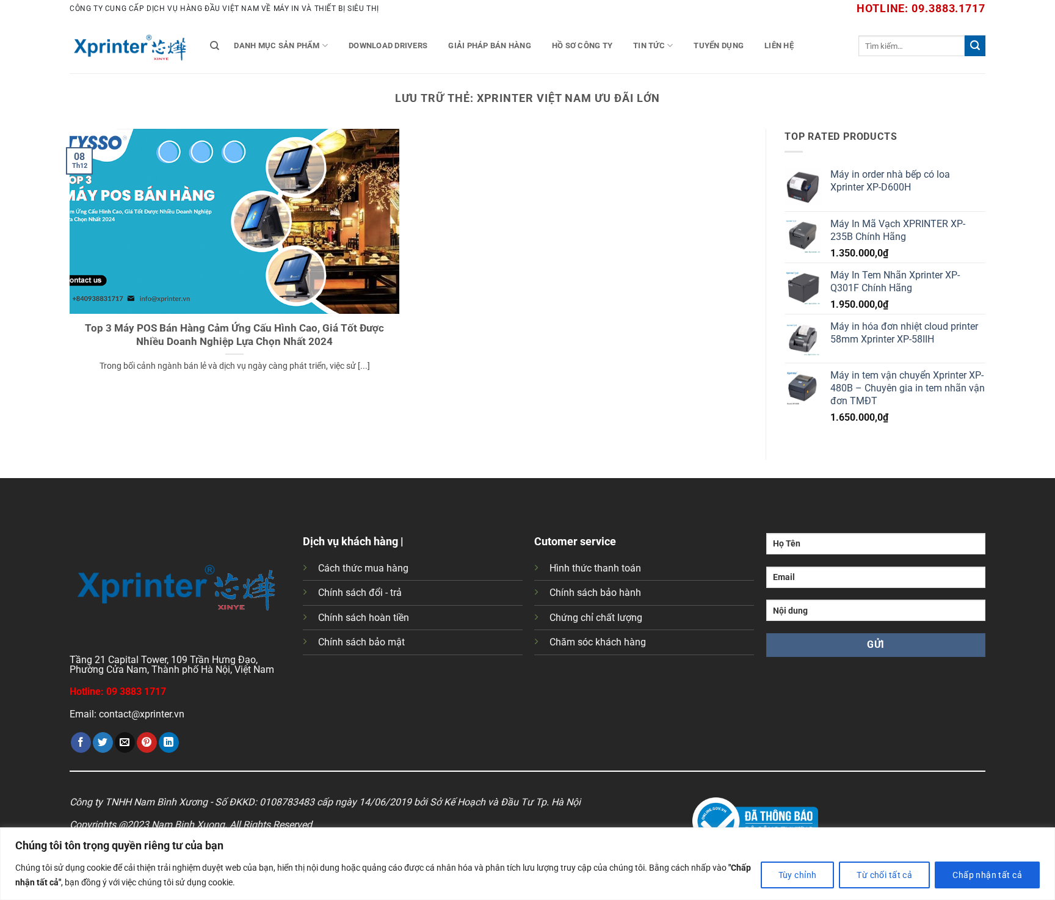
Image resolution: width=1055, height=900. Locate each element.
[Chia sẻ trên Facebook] (81, 742)
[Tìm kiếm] (214, 45)
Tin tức (649, 45)
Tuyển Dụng (719, 45)
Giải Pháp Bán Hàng (489, 45)
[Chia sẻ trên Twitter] (103, 742)
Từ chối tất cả (884, 875)
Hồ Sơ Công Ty (582, 45)
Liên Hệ (779, 45)
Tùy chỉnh (797, 875)
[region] (527, 863)
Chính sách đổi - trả (360, 592)
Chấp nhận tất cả (987, 875)
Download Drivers (388, 45)
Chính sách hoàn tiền (363, 617)
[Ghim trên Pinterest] (147, 742)
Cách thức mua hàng (363, 568)
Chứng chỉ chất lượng (595, 617)
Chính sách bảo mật (361, 642)
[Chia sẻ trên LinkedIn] (169, 742)
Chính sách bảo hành (595, 592)
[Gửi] (975, 45)
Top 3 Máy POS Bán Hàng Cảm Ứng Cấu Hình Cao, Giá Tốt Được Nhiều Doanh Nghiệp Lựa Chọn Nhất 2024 (234, 334)
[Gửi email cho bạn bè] (125, 742)
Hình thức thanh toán (595, 568)
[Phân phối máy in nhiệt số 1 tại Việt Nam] (131, 46)
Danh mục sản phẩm (276, 45)
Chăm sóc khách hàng (597, 642)
